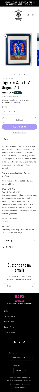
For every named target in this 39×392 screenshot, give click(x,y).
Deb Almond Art (18, 377)
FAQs (6, 311)
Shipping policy (26, 384)
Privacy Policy (9, 327)
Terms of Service (10, 332)
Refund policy (9, 321)
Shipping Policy (9, 316)
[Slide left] (14, 74)
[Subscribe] (32, 286)
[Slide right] (24, 74)
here (14, 184)
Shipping (4, 96)
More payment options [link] (19, 132)
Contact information (20, 388)
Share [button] (6, 139)
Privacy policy (28, 380)
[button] (4, 14)
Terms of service (15, 384)
